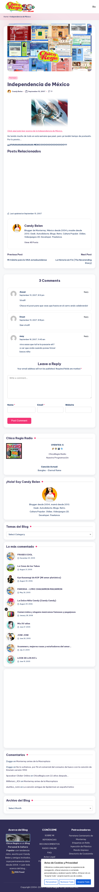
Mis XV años (23, 623)
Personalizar (51, 882)
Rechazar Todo (67, 882)
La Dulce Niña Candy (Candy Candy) (36, 600)
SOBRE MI (49, 835)
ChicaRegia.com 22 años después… (50, 775)
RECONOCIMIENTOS (49, 844)
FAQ (49, 852)
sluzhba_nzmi (13, 787)
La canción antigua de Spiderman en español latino (48, 787)
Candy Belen (33, 226)
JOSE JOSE (23, 635)
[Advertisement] (49, 180)
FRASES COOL (24, 554)
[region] (67, 873)
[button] (31, 242)
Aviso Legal (49, 856)
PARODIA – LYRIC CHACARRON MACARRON (39, 589)
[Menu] (93, 6)
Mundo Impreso (81, 850)
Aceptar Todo (83, 882)
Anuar (23, 292)
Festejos (13, 78)
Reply (86, 292)
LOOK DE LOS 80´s (27, 658)
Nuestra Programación (57, 457)
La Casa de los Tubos (28, 566)
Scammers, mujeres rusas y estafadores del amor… (44, 646)
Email (41, 405)
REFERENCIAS (49, 839)
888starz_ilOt (13, 781)
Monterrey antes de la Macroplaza (33, 761)
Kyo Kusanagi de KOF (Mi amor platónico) (39, 577)
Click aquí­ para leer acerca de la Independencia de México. (35, 131)
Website (69, 405)
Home (6, 17)
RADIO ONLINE (49, 848)
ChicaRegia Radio (57, 454)
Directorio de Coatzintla (81, 853)
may (22, 336)
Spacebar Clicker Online (18, 775)
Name (11, 405)
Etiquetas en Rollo (81, 842)
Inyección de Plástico (81, 846)
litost (22, 317)
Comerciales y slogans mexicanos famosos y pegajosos (46, 612)
